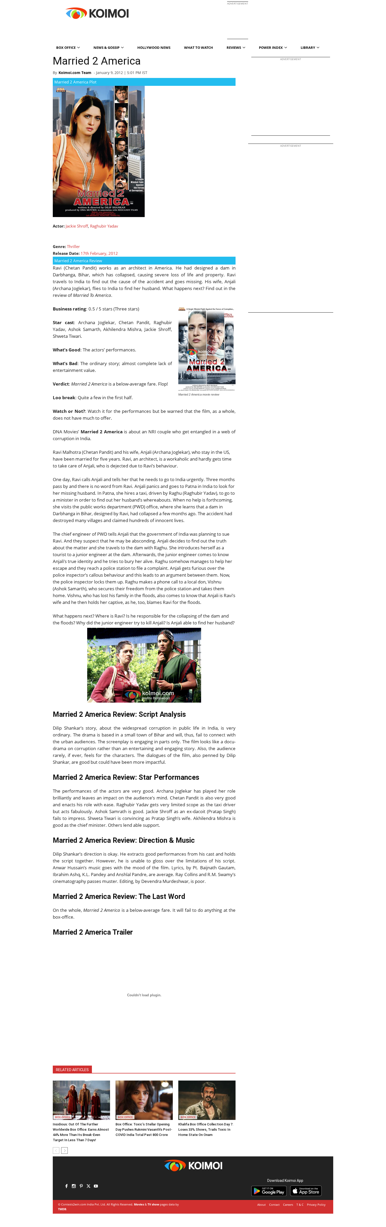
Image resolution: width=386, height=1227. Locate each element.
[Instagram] (74, 1186)
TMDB (62, 1209)
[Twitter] (88, 1186)
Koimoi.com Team (75, 72)
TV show (153, 1204)
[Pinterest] (81, 1186)
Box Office (62, 1117)
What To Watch (198, 47)
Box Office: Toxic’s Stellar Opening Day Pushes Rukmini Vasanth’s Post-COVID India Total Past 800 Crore (144, 1129)
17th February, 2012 (99, 253)
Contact (274, 1205)
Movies (139, 1204)
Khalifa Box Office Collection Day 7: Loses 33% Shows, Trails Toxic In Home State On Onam (205, 1129)
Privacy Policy (316, 1205)
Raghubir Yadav (104, 226)
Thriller (73, 246)
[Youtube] (96, 1186)
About (261, 1205)
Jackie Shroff (77, 226)
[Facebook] (66, 1186)
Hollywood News (153, 47)
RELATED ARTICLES (72, 1070)
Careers (288, 1205)
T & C (300, 1205)
